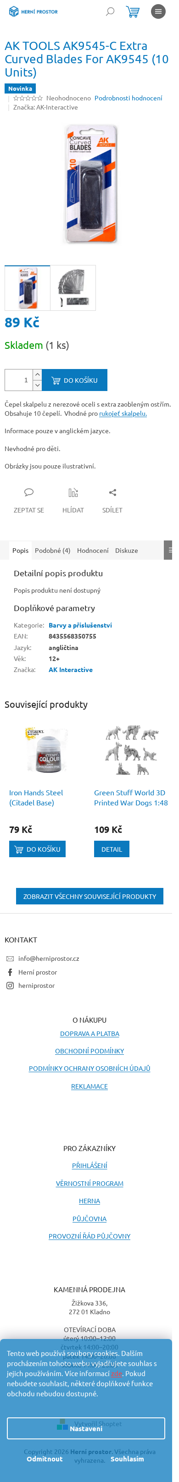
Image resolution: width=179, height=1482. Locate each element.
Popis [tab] (20, 550)
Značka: (45, 107)
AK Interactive (71, 669)
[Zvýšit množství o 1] (37, 374)
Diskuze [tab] (126, 550)
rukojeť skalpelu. (123, 413)
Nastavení (86, 1428)
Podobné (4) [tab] (53, 550)
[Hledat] (110, 11)
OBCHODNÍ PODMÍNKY (89, 1051)
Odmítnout (45, 1458)
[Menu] (158, 11)
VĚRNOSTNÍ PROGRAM (89, 1183)
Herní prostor (37, 972)
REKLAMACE (89, 1086)
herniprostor (36, 985)
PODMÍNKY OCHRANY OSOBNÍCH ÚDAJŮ (90, 1068)
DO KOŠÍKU (81, 380)
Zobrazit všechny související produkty (89, 896)
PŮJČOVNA (89, 1218)
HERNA (89, 1200)
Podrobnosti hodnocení (128, 98)
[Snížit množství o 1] (37, 385)
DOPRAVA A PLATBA (89, 1033)
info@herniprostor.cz (48, 958)
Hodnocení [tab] (93, 550)
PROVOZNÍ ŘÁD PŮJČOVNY (89, 1236)
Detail (111, 849)
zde (116, 1373)
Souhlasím (127, 1458)
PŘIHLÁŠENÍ (89, 1165)
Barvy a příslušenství (80, 625)
